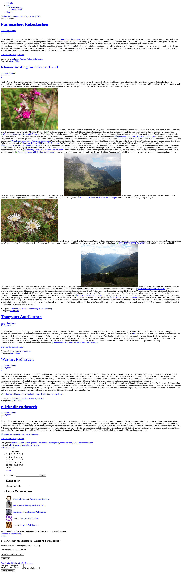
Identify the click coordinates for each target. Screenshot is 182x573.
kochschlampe (18, 512)
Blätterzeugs (15, 445)
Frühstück (16, 398)
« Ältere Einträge (7, 447)
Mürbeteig (28, 351)
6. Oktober (5, 33)
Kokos (29, 59)
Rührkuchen (38, 59)
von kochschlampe (8, 31)
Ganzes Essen (15, 400)
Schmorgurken (53, 443)
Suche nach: (10, 475)
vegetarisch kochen (85, 443)
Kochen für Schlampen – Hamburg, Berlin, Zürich (20, 16)
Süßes (17, 61)
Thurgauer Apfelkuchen (21, 316)
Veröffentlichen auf (31, 568)
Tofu (75, 443)
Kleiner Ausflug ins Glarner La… (32, 505)
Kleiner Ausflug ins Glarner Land (29, 67)
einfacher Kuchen (19, 59)
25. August (5, 368)
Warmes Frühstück (17, 359)
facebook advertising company (69, 39)
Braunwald (16, 308)
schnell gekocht (66, 443)
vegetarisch (39, 398)
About (8, 5)
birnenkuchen (17, 351)
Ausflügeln (14, 311)
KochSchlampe (17, 7)
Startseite (9, 3)
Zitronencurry (16, 10)
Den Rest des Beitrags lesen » (12, 55)
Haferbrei (24, 398)
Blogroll (9, 12)
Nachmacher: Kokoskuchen (24, 24)
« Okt (8, 470)
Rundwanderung (45, 308)
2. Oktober (5, 75)
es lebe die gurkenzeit (19, 406)
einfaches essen (18, 443)
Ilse (14, 505)
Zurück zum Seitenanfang (11, 534)
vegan (31, 398)
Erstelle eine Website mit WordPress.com (17, 563)
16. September (7, 325)
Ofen (12, 61)
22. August (5, 415)
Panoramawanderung (30, 308)
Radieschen (42, 443)
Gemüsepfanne (31, 443)
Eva (135, 334)
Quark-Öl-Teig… (20, 499)
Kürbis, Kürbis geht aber (39, 499)
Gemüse (36, 445)
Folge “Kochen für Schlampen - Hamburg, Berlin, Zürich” (31, 541)
